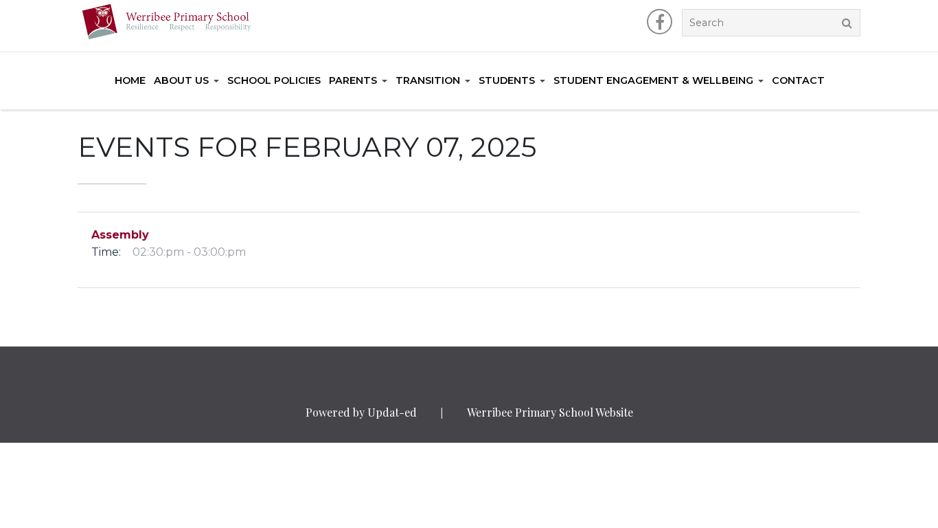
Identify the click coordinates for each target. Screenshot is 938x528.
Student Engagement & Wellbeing (653, 80)
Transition (428, 80)
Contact (798, 80)
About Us (181, 80)
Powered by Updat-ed (361, 412)
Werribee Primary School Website (550, 412)
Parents (353, 80)
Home (130, 80)
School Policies (274, 80)
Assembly (120, 234)
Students (507, 80)
